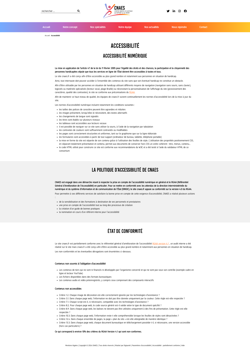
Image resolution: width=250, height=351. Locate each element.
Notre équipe (125, 27)
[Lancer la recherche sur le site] (78, 11)
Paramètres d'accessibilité (141, 345)
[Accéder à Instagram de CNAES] (179, 11)
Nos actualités (151, 27)
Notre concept (70, 27)
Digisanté (127, 345)
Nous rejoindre (179, 27)
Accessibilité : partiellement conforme (166, 345)
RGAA (132, 92)
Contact (203, 27)
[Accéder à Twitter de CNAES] (168, 11)
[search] (60, 11)
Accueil (46, 27)
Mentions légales (71, 345)
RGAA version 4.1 (160, 243)
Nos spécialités (98, 27)
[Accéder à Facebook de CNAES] (185, 11)
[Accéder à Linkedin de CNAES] (174, 11)
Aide (183, 345)
